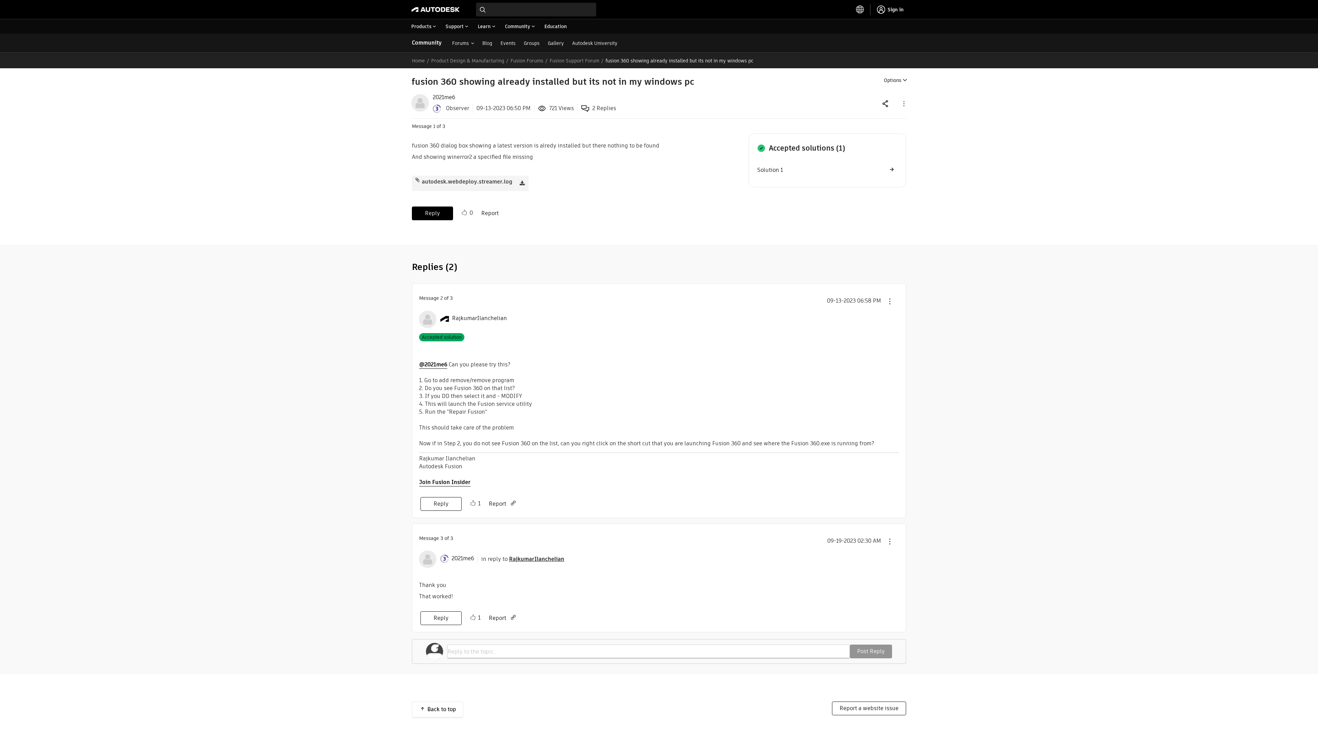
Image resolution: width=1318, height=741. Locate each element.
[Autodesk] (436, 9)
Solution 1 (770, 170)
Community (427, 43)
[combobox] (536, 9)
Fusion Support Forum (574, 60)
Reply (432, 213)
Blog (487, 43)
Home (418, 60)
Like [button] (464, 213)
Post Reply (871, 651)
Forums (460, 43)
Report (490, 213)
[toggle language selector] (860, 9)
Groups (532, 43)
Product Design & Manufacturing (467, 60)
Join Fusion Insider (445, 482)
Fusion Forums (526, 60)
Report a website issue (869, 708)
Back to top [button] (441, 709)
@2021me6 (433, 364)
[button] (903, 103)
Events (508, 43)
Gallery (556, 43)
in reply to (522, 559)
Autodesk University (594, 43)
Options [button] (892, 80)
